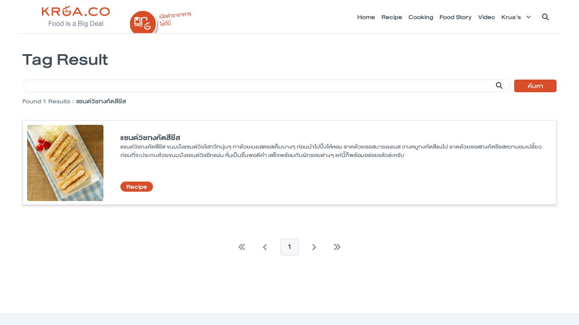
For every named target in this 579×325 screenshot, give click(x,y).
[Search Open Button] (545, 16)
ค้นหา (535, 86)
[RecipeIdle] (161, 19)
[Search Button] (499, 85)
